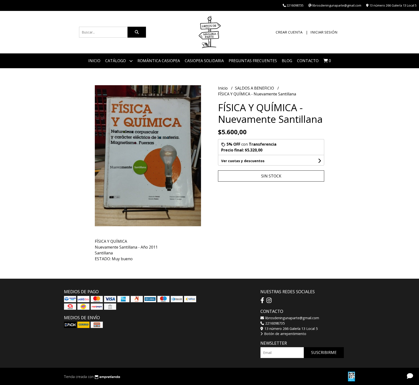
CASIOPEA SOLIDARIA (204, 60)
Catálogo (116, 60)
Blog (287, 60)
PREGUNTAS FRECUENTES (253, 60)
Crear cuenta (289, 32)
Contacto (308, 60)
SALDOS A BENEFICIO (255, 88)
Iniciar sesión (323, 32)
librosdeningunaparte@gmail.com (291, 318)
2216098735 (274, 323)
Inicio (94, 60)
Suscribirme (324, 352)
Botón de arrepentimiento (284, 333)
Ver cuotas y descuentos (243, 161)
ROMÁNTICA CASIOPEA (158, 60)
